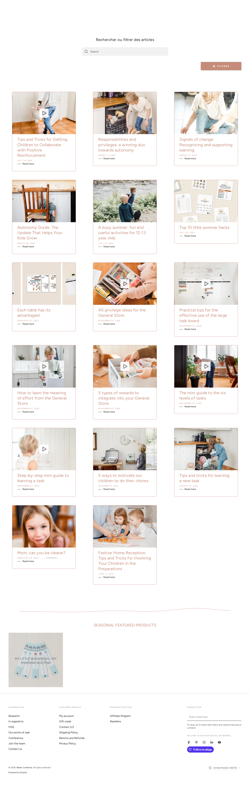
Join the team (17, 743)
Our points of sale (19, 732)
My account (66, 716)
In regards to (16, 721)
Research (14, 716)
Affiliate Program (120, 716)
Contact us (15, 749)
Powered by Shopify (18, 772)
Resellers (115, 721)
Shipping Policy (68, 732)
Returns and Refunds (71, 738)
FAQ (11, 727)
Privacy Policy (67, 743)
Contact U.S (66, 727)
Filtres (221, 66)
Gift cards (65, 721)
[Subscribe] (239, 717)
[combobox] (121, 51)
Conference (16, 738)
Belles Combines (24, 767)
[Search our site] (86, 51)
